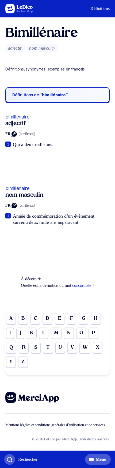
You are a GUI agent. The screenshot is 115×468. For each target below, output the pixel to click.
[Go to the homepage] (19, 8)
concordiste (81, 285)
